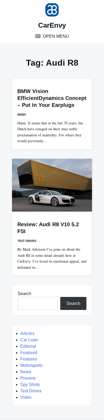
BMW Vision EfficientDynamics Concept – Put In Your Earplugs (51, 98)
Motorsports (31, 365)
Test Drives (26, 240)
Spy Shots (30, 384)
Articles (27, 333)
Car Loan (29, 340)
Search (24, 293)
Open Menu (55, 36)
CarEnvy (52, 25)
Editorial (28, 346)
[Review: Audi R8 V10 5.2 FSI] (52, 185)
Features (28, 359)
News (21, 114)
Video (25, 397)
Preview (28, 378)
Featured (28, 352)
